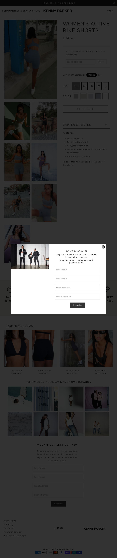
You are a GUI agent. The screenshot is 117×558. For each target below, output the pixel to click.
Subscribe (77, 305)
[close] (103, 247)
